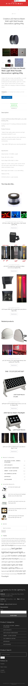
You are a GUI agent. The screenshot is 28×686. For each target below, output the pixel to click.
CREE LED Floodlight (17, 545)
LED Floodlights (8, 465)
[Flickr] (18, 3)
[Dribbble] (13, 3)
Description (14, 105)
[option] (14, 44)
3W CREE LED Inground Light (16, 538)
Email (1, 609)
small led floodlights (13, 573)
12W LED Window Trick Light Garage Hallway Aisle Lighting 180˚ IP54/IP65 (14, 361)
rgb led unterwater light (17, 571)
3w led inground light (13, 540)
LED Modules (7, 476)
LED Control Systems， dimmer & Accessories (12, 461)
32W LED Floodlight (7, 545)
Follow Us (2, 672)
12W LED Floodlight (12, 543)
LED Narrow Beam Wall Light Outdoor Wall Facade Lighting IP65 (14, 224)
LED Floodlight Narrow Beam (13, 91)
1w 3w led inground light (6, 538)
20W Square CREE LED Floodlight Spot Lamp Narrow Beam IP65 (14, 310)
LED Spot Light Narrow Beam (10, 562)
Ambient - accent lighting (10, 470)
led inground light (14, 552)
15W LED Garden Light (20, 543)
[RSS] (21, 3)
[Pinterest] (12, 3)
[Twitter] (6, 3)
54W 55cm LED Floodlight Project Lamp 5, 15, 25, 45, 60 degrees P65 (14, 404)
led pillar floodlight (12, 559)
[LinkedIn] (17, 3)
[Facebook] (8, 3)
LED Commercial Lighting (10, 473)
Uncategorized (8, 479)
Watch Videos (3, 667)
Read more (14, 227)
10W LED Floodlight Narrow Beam (14, 541)
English (17, 0)
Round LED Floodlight (5, 573)
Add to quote (7, 97)
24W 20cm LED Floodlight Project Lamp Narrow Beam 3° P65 (14, 447)
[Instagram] (15, 3)
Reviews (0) (14, 108)
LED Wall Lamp (20, 221)
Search (3, 531)
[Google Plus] (10, 3)
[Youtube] (20, 3)
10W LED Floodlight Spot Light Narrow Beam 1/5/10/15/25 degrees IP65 (14, 267)
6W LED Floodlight (20, 540)
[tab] (14, 105)
